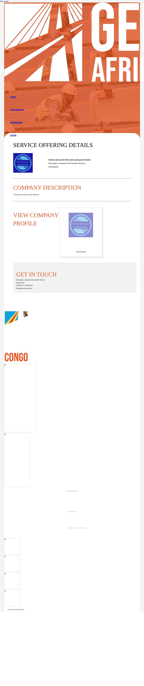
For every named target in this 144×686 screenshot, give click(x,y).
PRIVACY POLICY (72, 522)
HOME (13, 97)
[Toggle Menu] (4, 84)
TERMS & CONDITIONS (72, 516)
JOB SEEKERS (17, 110)
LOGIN (13, 135)
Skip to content (4, 1)
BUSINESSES (16, 122)
